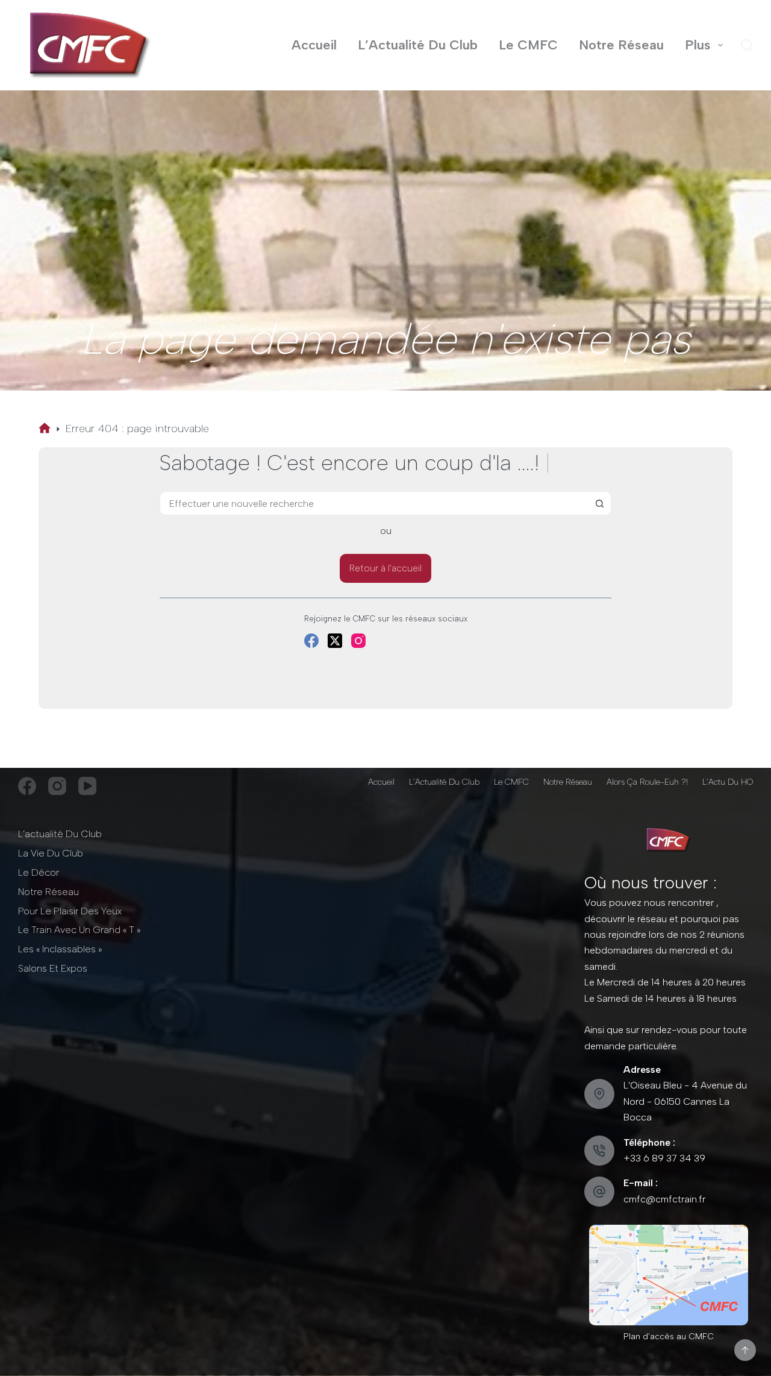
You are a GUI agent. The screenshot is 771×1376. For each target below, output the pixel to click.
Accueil (314, 45)
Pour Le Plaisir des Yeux (70, 911)
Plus (698, 45)
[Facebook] (311, 640)
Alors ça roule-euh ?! (647, 782)
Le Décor (38, 872)
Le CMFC (528, 45)
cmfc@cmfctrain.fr (664, 1199)
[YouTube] (87, 786)
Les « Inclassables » (60, 949)
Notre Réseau (621, 45)
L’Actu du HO (727, 782)
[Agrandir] (732, 1240)
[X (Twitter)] (335, 640)
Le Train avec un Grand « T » (79, 929)
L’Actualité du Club (418, 45)
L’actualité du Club (60, 834)
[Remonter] (745, 1350)
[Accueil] (45, 429)
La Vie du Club (50, 853)
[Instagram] (358, 640)
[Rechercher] (747, 45)
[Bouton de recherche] (599, 503)
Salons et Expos (52, 968)
